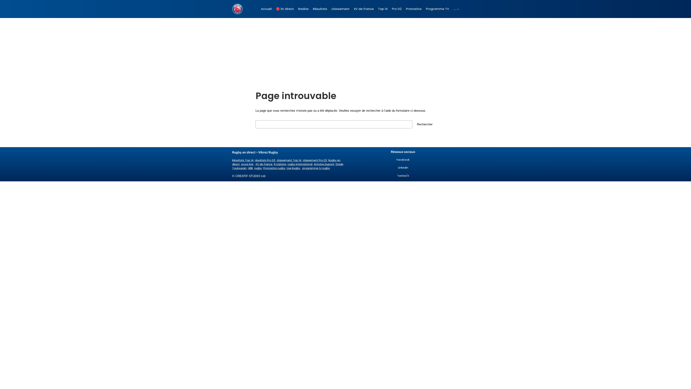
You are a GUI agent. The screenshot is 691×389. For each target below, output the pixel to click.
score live (247, 164)
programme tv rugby (316, 168)
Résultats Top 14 (242, 160)
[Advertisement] (345, 46)
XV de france (264, 164)
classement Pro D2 (315, 160)
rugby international (300, 164)
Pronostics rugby (274, 168)
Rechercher (425, 124)
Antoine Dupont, (324, 164)
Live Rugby (293, 168)
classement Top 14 (289, 160)
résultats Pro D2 (265, 160)
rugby (258, 168)
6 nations (280, 164)
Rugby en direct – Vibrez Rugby (255, 152)
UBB (250, 168)
